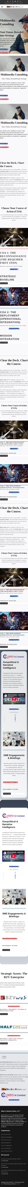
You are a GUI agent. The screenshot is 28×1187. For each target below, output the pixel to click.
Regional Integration (6, 1142)
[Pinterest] (12, 1)
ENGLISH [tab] (4, 1058)
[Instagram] (20, 1)
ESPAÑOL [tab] (4, 1056)
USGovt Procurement (6, 1140)
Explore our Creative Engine (13, 1035)
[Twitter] (10, 1)
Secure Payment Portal (6, 1151)
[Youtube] (15, 1)
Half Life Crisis (10, 1121)
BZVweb (3, 1121)
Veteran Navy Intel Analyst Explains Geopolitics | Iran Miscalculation (13, 1172)
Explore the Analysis (13, 709)
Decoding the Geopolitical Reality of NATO (11, 1159)
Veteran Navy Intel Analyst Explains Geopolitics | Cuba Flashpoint (13, 1165)
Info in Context (20, 1121)
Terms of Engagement (6, 1145)
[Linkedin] (17, 1)
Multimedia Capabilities (6, 1137)
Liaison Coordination (6, 1148)
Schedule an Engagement (9, 782)
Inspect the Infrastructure (13, 1006)
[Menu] (2, 6)
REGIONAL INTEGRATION (14, 1099)
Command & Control (6, 1134)
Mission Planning (13, 328)
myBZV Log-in (3, 53)
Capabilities (3, 49)
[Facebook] (7, 1)
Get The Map (13, 269)
